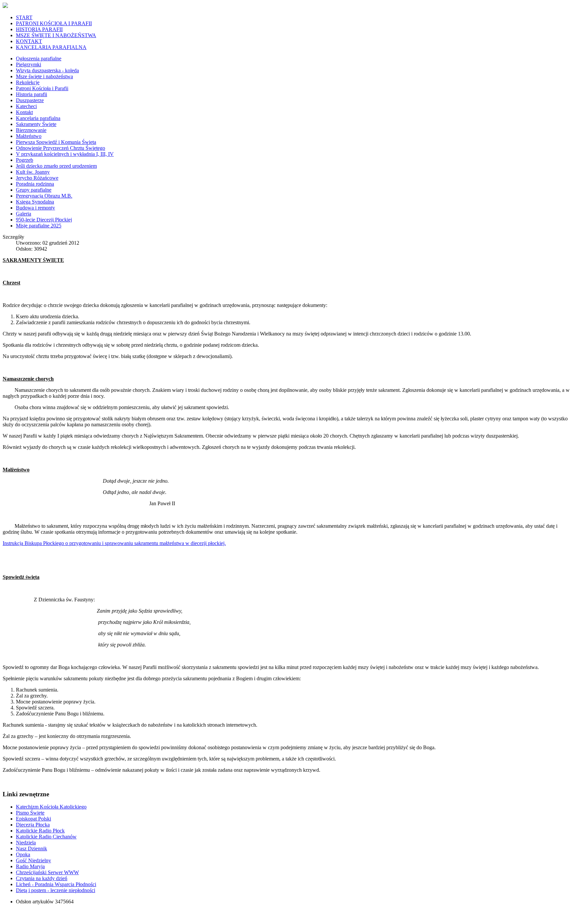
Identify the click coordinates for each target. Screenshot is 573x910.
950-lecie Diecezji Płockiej (44, 219)
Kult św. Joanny (33, 172)
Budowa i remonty (35, 208)
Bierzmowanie (31, 130)
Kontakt (24, 112)
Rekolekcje (27, 82)
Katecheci (26, 106)
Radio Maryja (30, 866)
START (24, 17)
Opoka (23, 854)
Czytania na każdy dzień (41, 878)
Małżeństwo (28, 136)
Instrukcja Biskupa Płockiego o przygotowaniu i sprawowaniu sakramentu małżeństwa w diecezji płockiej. (114, 543)
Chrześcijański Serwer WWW (47, 872)
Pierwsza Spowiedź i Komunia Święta (56, 142)
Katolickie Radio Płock (40, 830)
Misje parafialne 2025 (38, 225)
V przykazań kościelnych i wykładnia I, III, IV (65, 154)
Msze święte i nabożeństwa (44, 76)
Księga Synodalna (35, 202)
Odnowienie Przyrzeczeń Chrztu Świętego (60, 148)
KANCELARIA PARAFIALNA (51, 47)
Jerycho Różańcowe (37, 178)
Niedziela (26, 842)
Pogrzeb (24, 160)
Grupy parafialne (33, 190)
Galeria (23, 213)
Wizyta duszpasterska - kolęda (47, 70)
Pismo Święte (30, 813)
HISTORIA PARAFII (39, 29)
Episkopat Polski (33, 818)
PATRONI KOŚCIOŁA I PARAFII (54, 23)
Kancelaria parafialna (38, 118)
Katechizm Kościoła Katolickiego (51, 807)
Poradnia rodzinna (35, 184)
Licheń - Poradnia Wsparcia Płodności (56, 884)
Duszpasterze (30, 100)
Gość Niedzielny (33, 860)
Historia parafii (31, 94)
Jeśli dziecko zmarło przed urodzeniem (56, 166)
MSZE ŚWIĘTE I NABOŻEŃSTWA (56, 35)
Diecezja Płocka (33, 824)
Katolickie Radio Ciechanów (46, 836)
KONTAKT (29, 41)
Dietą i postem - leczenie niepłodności (55, 890)
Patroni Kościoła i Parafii (42, 88)
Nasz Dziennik (31, 848)
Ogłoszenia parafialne (38, 58)
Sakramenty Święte (36, 124)
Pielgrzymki (28, 64)
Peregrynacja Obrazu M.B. (44, 196)
